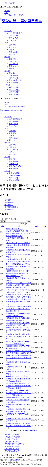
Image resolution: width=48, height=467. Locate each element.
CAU (6, 13)
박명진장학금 (14, 92)
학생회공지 (13, 75)
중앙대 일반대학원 (11, 442)
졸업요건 (12, 54)
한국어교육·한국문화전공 (14, 15)
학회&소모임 (14, 52)
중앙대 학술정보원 (11, 451)
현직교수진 (13, 35)
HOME (7, 11)
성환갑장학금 (14, 90)
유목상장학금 (14, 87)
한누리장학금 (14, 94)
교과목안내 (13, 64)
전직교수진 (13, 38)
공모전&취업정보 (16, 80)
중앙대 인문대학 (10, 439)
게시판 (7, 71)
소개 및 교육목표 (15, 33)
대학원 (7, 57)
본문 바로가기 (10, 3)
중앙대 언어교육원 (11, 449)
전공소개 (12, 61)
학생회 (11, 50)
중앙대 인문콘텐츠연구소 (14, 444)
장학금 (7, 85)
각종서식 (12, 66)
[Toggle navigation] (1, 27)
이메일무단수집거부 (12, 437)
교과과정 (12, 47)
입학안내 (12, 45)
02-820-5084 (12, 460)
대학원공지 (13, 78)
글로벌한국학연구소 (12, 446)
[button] (13, 430)
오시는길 (12, 40)
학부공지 (12, 73)
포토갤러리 (13, 83)
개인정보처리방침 (11, 435)
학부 (6, 42)
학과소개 (8, 31)
